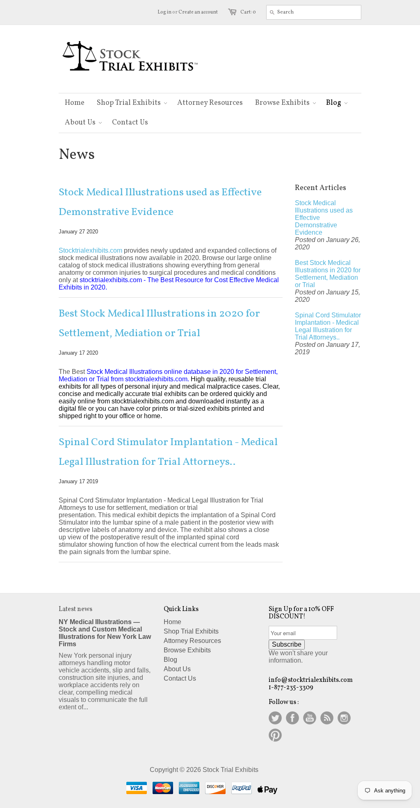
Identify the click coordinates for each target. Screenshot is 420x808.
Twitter (275, 717)
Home (172, 621)
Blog (170, 659)
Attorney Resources (192, 640)
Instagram (344, 717)
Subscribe (286, 644)
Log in (164, 12)
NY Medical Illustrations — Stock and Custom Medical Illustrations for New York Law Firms (105, 632)
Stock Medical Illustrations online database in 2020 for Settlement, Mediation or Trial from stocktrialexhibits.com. (168, 375)
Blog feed (326, 717)
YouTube (309, 717)
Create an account (198, 12)
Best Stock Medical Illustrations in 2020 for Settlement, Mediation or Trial (159, 323)
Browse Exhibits (187, 650)
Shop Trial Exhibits (191, 631)
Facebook (292, 717)
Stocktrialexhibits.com (90, 250)
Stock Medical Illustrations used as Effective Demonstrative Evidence (160, 202)
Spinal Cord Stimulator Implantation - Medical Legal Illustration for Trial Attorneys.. (168, 452)
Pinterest (275, 735)
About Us (177, 668)
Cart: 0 (248, 12)
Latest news (75, 609)
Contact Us (180, 678)
